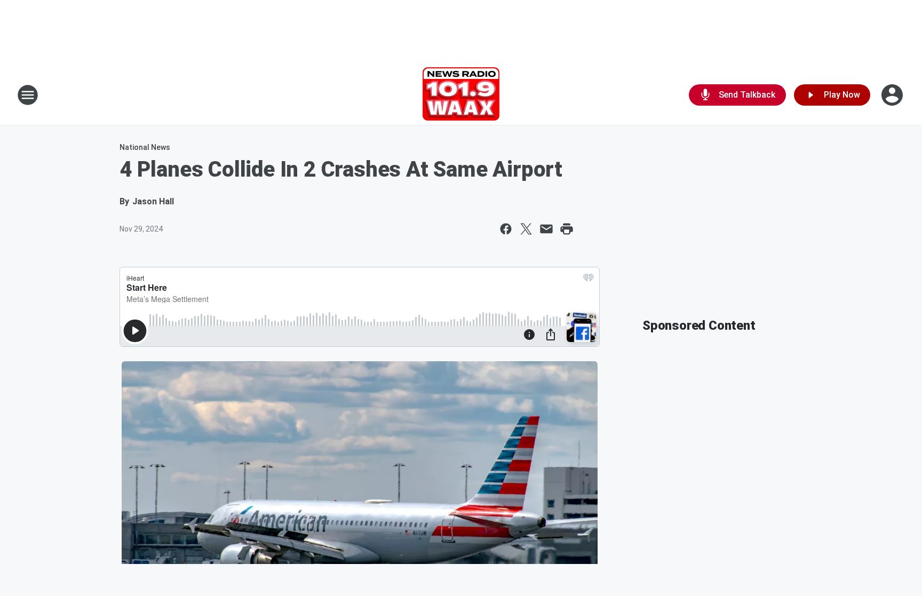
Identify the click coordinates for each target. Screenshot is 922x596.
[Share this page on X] (526, 228)
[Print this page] (566, 228)
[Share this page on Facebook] (505, 228)
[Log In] (893, 95)
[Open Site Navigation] (27, 95)
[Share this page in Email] (546, 228)
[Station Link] (461, 95)
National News (145, 147)
